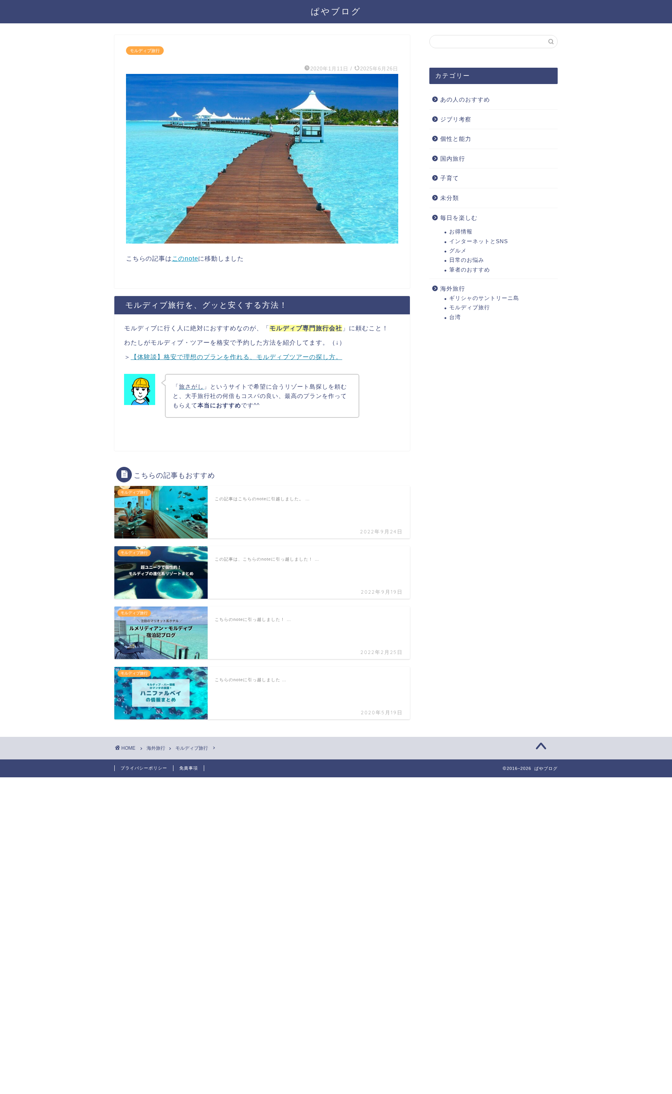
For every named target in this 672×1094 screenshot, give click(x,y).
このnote (185, 258)
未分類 (449, 198)
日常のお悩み (466, 260)
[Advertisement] (233, 894)
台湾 (455, 317)
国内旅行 (452, 158)
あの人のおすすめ (465, 99)
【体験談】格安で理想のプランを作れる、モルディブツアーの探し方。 (236, 357)
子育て (449, 178)
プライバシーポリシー (144, 768)
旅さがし (191, 386)
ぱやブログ (336, 11)
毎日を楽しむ (459, 217)
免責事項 (188, 768)
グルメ (458, 251)
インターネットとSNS (478, 241)
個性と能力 (455, 138)
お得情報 (460, 232)
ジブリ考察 (455, 119)
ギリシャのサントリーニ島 (484, 298)
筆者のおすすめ (469, 270)
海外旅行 (452, 288)
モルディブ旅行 (145, 50)
